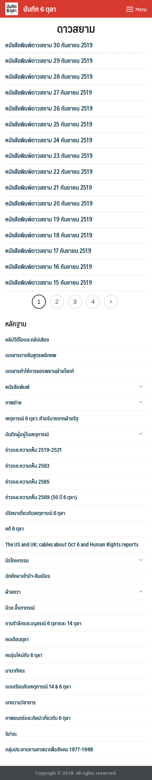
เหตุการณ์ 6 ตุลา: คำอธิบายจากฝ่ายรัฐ (41, 418)
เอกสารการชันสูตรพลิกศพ (30, 355)
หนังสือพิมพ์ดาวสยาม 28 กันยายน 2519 (49, 76)
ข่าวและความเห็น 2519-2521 (33, 449)
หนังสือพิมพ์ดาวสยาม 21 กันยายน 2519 (48, 187)
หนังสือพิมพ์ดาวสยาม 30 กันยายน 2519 (49, 45)
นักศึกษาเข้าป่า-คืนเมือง (27, 575)
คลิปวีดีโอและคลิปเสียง (27, 339)
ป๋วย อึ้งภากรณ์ (20, 607)
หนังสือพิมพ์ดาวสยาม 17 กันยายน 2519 (48, 250)
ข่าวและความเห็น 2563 (27, 465)
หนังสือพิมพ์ (17, 386)
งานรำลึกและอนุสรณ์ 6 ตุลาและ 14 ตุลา (43, 623)
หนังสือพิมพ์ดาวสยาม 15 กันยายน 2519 (48, 282)
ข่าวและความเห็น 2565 (27, 481)
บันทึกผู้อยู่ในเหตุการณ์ (27, 434)
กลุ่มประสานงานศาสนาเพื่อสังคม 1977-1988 (49, 749)
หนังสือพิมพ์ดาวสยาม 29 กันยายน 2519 (49, 60)
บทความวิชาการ (20, 702)
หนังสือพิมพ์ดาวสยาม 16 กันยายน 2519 (48, 266)
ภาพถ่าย (13, 402)
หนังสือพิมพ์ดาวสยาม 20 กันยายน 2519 (49, 203)
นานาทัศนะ (15, 670)
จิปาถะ (11, 733)
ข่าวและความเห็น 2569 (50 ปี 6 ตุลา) (41, 497)
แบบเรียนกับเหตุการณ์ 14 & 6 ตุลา (38, 686)
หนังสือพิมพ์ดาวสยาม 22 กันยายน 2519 (49, 171)
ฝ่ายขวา (13, 591)
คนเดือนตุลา (17, 639)
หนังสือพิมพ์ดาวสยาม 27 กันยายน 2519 (48, 92)
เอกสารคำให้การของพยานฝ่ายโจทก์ (39, 371)
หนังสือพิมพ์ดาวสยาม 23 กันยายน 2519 (49, 155)
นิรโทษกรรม (17, 560)
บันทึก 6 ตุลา (39, 9)
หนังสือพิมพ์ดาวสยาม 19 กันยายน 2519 (48, 219)
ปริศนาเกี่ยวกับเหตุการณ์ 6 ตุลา (35, 513)
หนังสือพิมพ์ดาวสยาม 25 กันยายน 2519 (48, 124)
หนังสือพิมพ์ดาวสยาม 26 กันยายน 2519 (49, 108)
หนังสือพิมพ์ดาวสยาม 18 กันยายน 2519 (48, 235)
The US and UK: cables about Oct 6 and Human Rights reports (71, 544)
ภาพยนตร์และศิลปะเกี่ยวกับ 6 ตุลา (37, 717)
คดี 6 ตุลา (14, 528)
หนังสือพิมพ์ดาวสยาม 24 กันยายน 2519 (48, 140)
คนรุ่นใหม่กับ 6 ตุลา (23, 655)
